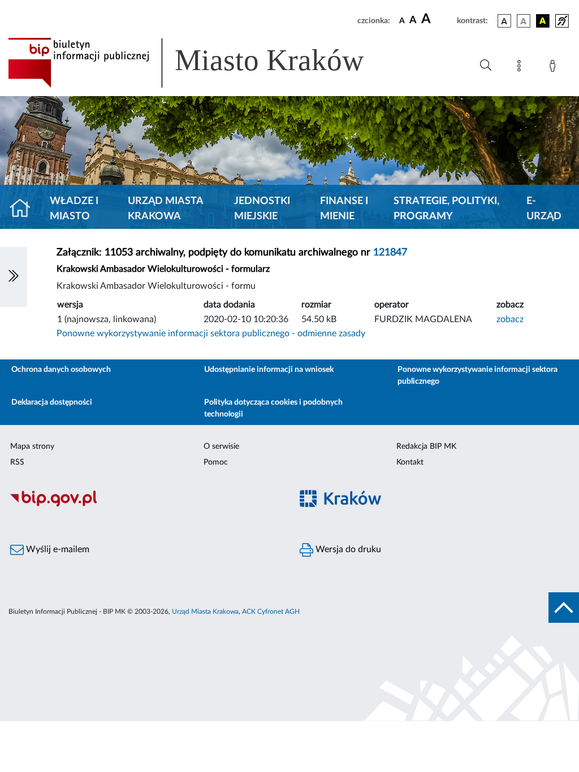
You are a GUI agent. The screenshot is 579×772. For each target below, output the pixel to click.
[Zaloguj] (555, 68)
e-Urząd (543, 209)
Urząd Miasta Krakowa (165, 209)
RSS (17, 462)
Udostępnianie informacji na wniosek (269, 370)
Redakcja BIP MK (426, 446)
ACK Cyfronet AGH (271, 611)
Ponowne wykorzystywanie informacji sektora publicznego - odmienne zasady (211, 333)
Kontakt (410, 462)
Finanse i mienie (344, 209)
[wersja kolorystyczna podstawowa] (504, 20)
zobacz (510, 319)
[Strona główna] (24, 209)
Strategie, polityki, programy (446, 209)
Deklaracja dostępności (51, 402)
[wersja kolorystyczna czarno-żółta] (542, 20)
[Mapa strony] (521, 68)
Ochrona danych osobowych (61, 370)
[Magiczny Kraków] (434, 505)
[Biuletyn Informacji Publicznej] (144, 505)
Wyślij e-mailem (56, 549)
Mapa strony (32, 446)
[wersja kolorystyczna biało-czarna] (523, 20)
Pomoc (216, 462)
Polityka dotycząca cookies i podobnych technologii (273, 408)
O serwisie (221, 446)
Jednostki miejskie (262, 209)
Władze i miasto (74, 209)
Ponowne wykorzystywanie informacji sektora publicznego (477, 375)
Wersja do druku (347, 549)
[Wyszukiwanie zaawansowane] (485, 65)
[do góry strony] (563, 607)
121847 (390, 253)
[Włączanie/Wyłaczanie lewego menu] (13, 277)
